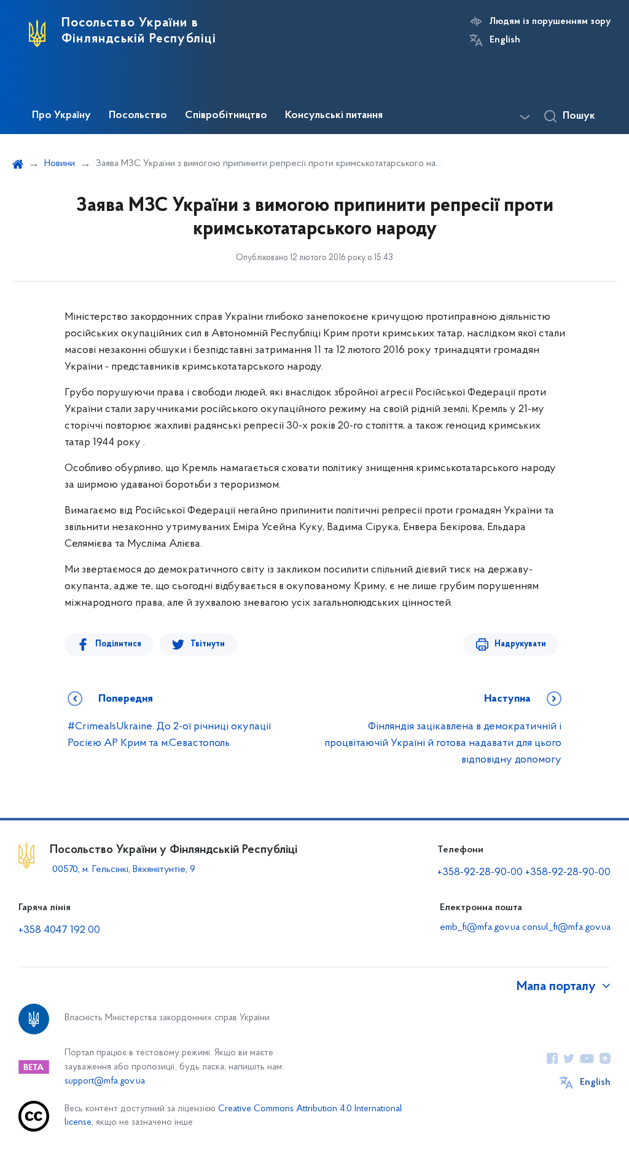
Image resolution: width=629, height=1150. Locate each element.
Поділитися (118, 644)
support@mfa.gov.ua (104, 1081)
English (505, 40)
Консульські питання (334, 115)
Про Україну (61, 115)
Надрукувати (520, 644)
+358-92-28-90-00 (480, 872)
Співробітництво (226, 115)
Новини (59, 164)
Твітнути (207, 644)
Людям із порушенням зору (550, 21)
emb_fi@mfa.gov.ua (480, 927)
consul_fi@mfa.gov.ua (566, 927)
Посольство (138, 115)
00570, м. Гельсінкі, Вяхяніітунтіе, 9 (122, 869)
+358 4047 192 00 (59, 930)
